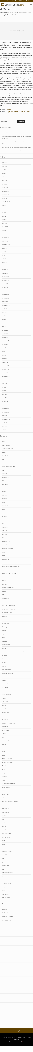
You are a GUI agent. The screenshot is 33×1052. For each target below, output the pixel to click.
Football (9, 109)
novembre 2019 (5, 412)
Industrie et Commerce (7, 708)
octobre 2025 (5, 198)
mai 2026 (4, 173)
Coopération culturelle (7, 548)
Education (4, 616)
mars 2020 (4, 397)
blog (3, 523)
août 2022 (4, 308)
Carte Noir (4, 530)
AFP (3, 459)
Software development (7, 851)
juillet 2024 (4, 251)
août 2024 (4, 248)
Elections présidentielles (7, 627)
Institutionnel (5, 719)
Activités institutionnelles (8, 448)
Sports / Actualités (6, 862)
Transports (4, 887)
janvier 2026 (5, 187)
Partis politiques (6, 787)
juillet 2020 (4, 383)
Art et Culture (5, 484)
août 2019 (4, 422)
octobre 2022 (5, 301)
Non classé (4, 776)
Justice (3, 737)
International (5, 726)
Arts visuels (4, 495)
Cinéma (3, 537)
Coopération (5, 545)
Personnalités (5, 794)
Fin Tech (4, 662)
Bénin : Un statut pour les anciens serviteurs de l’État (14, 151)
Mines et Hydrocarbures (8, 765)
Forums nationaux (6, 684)
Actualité (4, 452)
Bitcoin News (5, 520)
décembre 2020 (5, 365)
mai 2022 (4, 319)
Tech (3, 869)
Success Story (5, 865)
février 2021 (5, 358)
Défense (4, 570)
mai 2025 (4, 216)
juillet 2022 (4, 312)
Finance (4, 666)
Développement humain (7, 577)
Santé (3, 819)
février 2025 (5, 226)
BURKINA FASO (9, 111)
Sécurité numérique (6, 833)
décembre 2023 (5, 276)
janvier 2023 (5, 291)
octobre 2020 (5, 373)
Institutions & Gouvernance (8, 723)
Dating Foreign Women (7, 562)
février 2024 (5, 269)
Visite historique (6, 897)
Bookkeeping (5, 527)
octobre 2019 (5, 415)
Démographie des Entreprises (9, 573)
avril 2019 (4, 430)
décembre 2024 (5, 234)
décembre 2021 (5, 337)
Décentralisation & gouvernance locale (11, 566)
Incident (4, 705)
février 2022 (5, 330)
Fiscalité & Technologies (7, 673)
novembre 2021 (5, 340)
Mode (3, 769)
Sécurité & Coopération (7, 830)
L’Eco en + (4, 748)
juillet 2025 (4, 209)
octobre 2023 (5, 283)
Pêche (3, 790)
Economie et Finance (7, 612)
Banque (4, 509)
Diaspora (4, 580)
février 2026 (5, 184)
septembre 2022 (6, 305)
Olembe (12, 113)
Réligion (4, 815)
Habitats (4, 698)
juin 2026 (4, 169)
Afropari (4, 470)
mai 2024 (4, 259)
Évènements (5, 648)
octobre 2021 (5, 344)
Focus (3, 676)
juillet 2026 (4, 166)
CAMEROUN (17, 111)
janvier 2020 (5, 405)
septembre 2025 (6, 202)
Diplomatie (4, 584)
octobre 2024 (5, 241)
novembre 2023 (5, 280)
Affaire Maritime (6, 456)
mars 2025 (4, 223)
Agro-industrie (5, 477)
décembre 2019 (5, 408)
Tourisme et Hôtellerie (7, 883)
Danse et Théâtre (6, 559)
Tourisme (4, 880)
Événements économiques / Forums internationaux (14, 651)
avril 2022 (4, 323)
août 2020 (4, 380)
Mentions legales (16, 1031)
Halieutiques (5, 701)
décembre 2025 (5, 191)
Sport (3, 858)
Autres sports (5, 505)
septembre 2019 (6, 419)
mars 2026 (4, 180)
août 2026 (4, 162)
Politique (4, 798)
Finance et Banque (6, 669)
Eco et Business (5, 598)
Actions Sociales (6, 445)
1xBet (3, 441)
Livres (3, 751)
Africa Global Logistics (7, 463)
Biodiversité (4, 516)
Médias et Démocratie (7, 758)
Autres (3, 502)
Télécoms (4, 876)
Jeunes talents (5, 730)
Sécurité (4, 826)
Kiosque (4, 744)
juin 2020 (4, 387)
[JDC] (12, 4)
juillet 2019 (4, 426)
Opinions (4, 780)
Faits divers (4, 655)
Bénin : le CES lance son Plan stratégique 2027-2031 (14, 133)
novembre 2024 (5, 237)
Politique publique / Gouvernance (10, 801)
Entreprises (4, 641)
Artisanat (4, 491)
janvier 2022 (5, 333)
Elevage (4, 630)
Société (3, 840)
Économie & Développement (8, 609)
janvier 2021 (5, 362)
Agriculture (4, 473)
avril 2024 (4, 262)
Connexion (4, 909)
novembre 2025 (5, 194)
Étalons (28, 111)
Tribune (3, 890)
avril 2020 (4, 394)
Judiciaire (4, 733)
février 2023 (5, 287)
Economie (4, 602)
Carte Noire (4, 534)
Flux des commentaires (7, 916)
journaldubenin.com (20, 1037)
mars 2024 (4, 266)
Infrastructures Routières (8, 716)
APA (3, 480)
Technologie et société (7, 872)
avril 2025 (4, 219)
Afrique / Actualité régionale (8, 466)
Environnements (6, 644)
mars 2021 (4, 355)
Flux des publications (7, 913)
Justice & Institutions (7, 741)
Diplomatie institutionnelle (8, 587)
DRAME (3, 594)
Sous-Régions (5, 855)
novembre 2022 (5, 298)
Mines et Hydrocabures (7, 762)
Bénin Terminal (5, 513)
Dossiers (4, 591)
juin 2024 (4, 255)
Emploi (3, 634)
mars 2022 (4, 326)
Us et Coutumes (6, 894)
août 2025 (4, 205)
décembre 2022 (5, 294)
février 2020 (5, 401)
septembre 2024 (6, 244)
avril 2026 (4, 177)
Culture (3, 555)
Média (3, 755)
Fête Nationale (5, 659)
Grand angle (5, 687)
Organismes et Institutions (8, 783)
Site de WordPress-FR (7, 920)
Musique (4, 773)
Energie (3, 637)
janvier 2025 (5, 230)
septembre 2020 (6, 376)
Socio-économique (6, 847)
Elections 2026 (5, 623)
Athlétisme (4, 498)
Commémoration (6, 541)
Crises (3, 552)
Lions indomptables (5, 113)
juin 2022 (4, 316)
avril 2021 (4, 351)
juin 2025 (4, 212)
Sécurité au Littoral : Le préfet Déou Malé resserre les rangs (16, 147)
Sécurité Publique (6, 837)
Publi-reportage (5, 808)
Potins (3, 805)
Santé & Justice (5, 823)
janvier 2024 (5, 273)
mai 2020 (4, 390)
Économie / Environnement (8, 605)
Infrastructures (5, 712)
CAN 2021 (23, 111)
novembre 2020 (5, 369)
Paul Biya (16, 113)
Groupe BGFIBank (6, 691)
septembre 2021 (6, 348)
